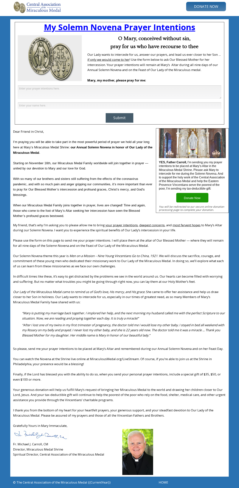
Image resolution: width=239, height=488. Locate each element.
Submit (119, 117)
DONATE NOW (206, 6)
